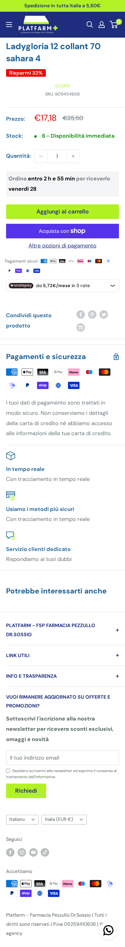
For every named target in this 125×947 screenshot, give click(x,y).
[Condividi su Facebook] (80, 314)
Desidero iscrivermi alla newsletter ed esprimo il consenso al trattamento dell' (61, 773)
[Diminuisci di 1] (41, 156)
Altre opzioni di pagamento (62, 245)
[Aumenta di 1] (73, 156)
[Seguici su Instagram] (22, 852)
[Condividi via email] (80, 327)
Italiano (17, 819)
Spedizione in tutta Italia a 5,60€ (62, 5)
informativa (45, 776)
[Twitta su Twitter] (104, 314)
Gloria (62, 86)
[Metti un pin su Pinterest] (92, 314)
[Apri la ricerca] (89, 24)
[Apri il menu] (9, 24)
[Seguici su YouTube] (33, 852)
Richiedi (26, 790)
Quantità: (18, 156)
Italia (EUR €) (59, 819)
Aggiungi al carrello (62, 211)
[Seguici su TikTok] (45, 852)
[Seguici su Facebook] (10, 852)
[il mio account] (102, 24)
